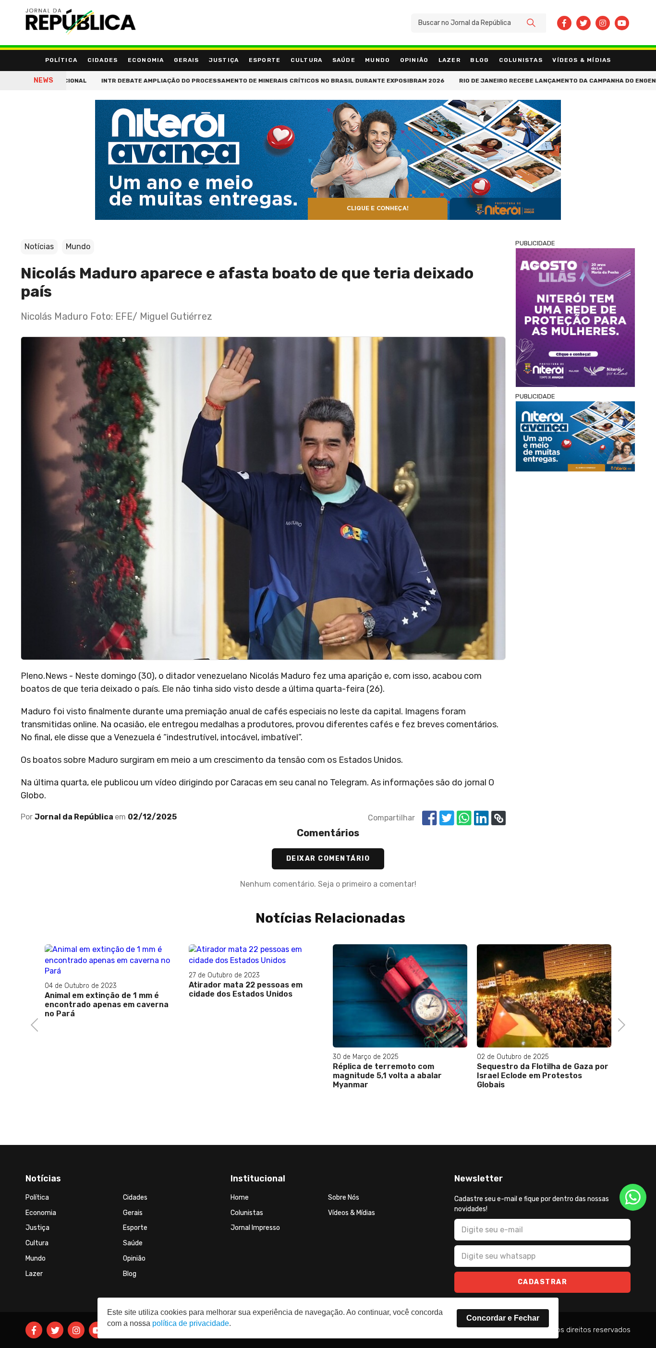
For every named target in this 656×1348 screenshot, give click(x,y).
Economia (146, 60)
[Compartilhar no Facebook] (429, 818)
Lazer (449, 60)
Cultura (306, 60)
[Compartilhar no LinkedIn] (481, 818)
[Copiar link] (498, 818)
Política (61, 60)
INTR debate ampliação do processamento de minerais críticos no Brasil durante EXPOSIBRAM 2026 (225, 80)
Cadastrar (543, 1282)
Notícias (39, 246)
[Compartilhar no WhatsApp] (464, 818)
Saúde (343, 60)
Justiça (224, 60)
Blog (479, 60)
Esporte (264, 60)
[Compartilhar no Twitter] (446, 818)
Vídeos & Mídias (581, 60)
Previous (37, 1023)
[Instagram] (602, 23)
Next (618, 1023)
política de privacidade (190, 1323)
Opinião (414, 60)
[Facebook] (564, 23)
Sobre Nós (343, 1197)
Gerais (186, 60)
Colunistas (521, 60)
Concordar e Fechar (502, 1318)
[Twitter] (583, 23)
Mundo (377, 60)
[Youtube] (622, 23)
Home (240, 1197)
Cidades (102, 60)
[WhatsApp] (633, 1197)
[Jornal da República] (80, 23)
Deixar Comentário (328, 859)
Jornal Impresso (255, 1228)
